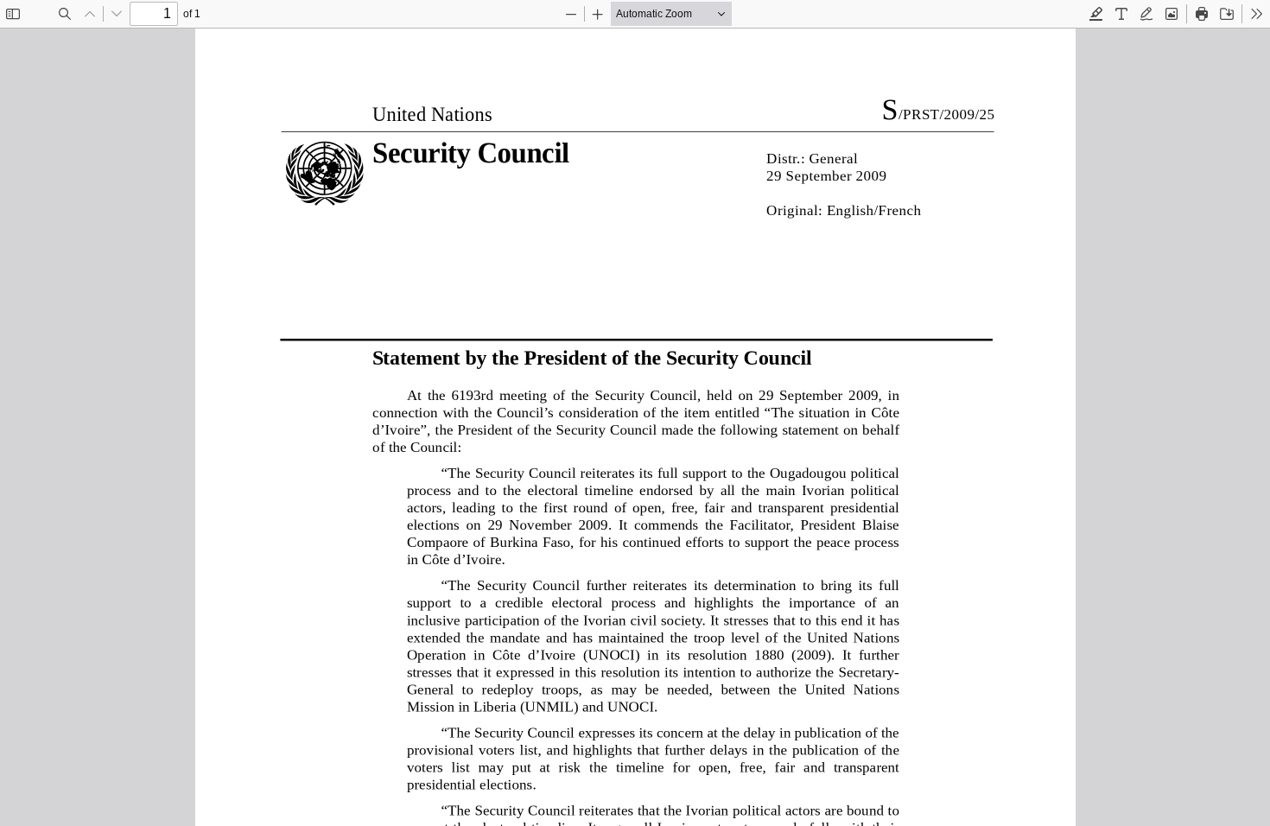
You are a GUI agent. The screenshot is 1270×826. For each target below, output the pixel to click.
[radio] (1096, 14)
